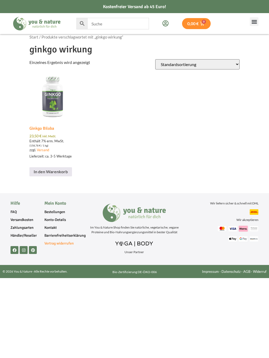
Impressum (210, 271)
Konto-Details (55, 220)
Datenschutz (231, 271)
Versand (43, 150)
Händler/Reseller (24, 235)
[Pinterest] (33, 250)
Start (33, 37)
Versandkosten (22, 220)
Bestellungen (54, 212)
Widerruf (259, 271)
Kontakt (50, 227)
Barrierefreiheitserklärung (61, 235)
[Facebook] (14, 250)
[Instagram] (24, 250)
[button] (254, 21)
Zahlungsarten (22, 227)
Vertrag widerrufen (59, 243)
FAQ (14, 212)
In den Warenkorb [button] (51, 171)
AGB (246, 271)
